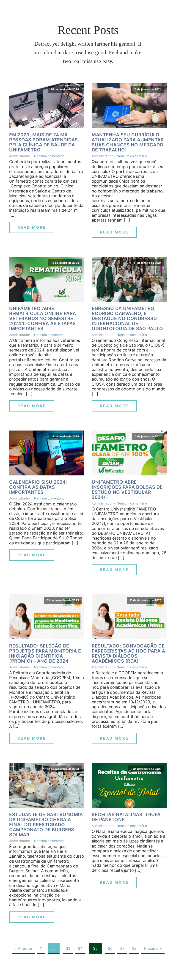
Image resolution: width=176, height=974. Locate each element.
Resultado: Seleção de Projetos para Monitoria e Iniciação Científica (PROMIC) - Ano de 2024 (45, 653)
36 (110, 948)
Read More (31, 227)
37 (122, 948)
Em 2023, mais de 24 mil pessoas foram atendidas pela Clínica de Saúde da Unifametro (43, 142)
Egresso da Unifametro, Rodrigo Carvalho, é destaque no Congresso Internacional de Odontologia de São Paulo (127, 318)
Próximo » (153, 948)
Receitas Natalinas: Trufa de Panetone (126, 817)
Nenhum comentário (49, 156)
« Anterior (23, 948)
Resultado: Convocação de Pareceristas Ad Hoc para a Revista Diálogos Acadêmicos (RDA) (128, 653)
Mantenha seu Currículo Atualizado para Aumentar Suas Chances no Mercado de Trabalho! (128, 142)
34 (80, 948)
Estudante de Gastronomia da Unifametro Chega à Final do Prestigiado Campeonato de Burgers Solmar (46, 824)
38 (134, 948)
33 (68, 948)
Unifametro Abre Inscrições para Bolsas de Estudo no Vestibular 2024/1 (127, 490)
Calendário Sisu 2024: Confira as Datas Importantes (38, 487)
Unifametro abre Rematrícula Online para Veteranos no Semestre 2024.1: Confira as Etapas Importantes (42, 318)
